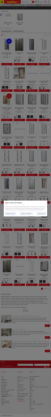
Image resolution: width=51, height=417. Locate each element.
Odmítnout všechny (10, 213)
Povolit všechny (41, 213)
